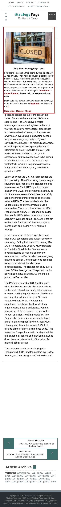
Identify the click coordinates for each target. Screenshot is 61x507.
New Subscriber (16, 6)
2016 (40, 475)
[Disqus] (30, 398)
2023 (40, 472)
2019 (20, 475)
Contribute (43, 2)
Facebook (34, 103)
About (20, 2)
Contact (30, 2)
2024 (34, 472)
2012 (15, 478)
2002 (33, 481)
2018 (27, 475)
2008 (41, 478)
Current (20, 472)
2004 (20, 481)
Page (27, 16)
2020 (14, 475)
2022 (47, 472)
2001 (40, 481)
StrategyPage (29, 495)
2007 (48, 478)
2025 (27, 472)
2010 (28, 478)
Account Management (39, 6)
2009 (35, 478)
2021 (7, 475)
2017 (33, 475)
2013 (9, 478)
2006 (7, 481)
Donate (20, 110)
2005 (14, 481)
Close (28, 110)
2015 (46, 475)
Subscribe (9, 110)
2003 (27, 481)
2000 (46, 481)
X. (8, 106)
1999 (53, 481)
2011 (22, 478)
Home (11, 2)
